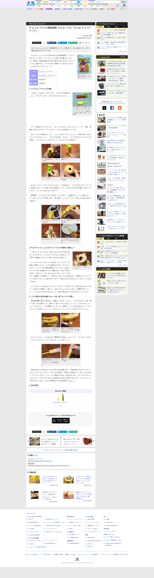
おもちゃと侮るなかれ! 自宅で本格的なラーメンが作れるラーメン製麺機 (49, 441)
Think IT (30, 519)
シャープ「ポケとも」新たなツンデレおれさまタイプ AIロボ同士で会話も (116, 172)
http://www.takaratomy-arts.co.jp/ (40, 461)
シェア (53, 43)
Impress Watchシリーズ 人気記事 (112, 236)
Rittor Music (70, 516)
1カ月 (124, 26)
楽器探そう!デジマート (75, 522)
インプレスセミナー (51, 528)
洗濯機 (101, 9)
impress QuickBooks (111, 525)
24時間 (108, 26)
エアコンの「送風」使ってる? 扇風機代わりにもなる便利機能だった (116, 190)
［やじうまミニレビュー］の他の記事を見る (61, 450)
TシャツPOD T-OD (75, 525)
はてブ (63, 43)
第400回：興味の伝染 (114, 166)
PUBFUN (106, 528)
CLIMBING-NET (73, 537)
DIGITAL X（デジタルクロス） (54, 532)
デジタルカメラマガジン (35, 540)
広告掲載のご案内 (58, 554)
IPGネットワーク (108, 534)
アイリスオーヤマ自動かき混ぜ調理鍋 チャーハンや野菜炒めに (116, 120)
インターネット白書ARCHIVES (37, 547)
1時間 (100, 26)
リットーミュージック (75, 519)
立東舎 (71, 528)
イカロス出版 (89, 516)
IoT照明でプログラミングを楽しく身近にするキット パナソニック (116, 150)
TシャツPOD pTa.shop (113, 537)
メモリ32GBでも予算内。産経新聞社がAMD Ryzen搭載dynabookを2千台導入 (116, 64)
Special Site (105, 57)
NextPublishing (50, 543)
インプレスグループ (105, 554)
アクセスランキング (108, 24)
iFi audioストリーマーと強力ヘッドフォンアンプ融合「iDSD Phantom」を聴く (116, 78)
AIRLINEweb (91, 519)
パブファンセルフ (111, 531)
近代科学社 (70, 540)
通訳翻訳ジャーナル (93, 525)
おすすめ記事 (105, 269)
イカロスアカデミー (93, 532)
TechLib (89, 546)
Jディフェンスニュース (94, 522)
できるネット (32, 544)
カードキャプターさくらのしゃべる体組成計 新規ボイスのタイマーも (116, 157)
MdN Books (90, 537)
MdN (86, 535)
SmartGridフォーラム (52, 519)
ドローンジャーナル (34, 532)
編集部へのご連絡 (70, 554)
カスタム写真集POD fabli (113, 540)
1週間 (116, 26)
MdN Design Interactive (94, 540)
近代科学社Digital (74, 543)
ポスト (38, 43)
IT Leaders (31, 528)
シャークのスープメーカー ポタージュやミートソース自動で (116, 135)
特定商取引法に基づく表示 (120, 554)
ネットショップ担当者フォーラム (55, 522)
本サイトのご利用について (33, 554)
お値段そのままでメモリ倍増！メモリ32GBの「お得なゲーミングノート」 (116, 71)
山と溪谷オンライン (74, 534)
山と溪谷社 (70, 532)
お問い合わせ (47, 554)
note (74, 43)
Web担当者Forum (33, 522)
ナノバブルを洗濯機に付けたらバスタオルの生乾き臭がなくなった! (116, 275)
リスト (44, 43)
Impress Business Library (53, 525)
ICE (105, 516)
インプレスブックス (51, 540)
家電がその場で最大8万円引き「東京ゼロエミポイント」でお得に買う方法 (116, 290)
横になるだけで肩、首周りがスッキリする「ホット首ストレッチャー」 (71, 441)
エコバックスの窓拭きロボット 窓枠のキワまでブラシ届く (116, 206)
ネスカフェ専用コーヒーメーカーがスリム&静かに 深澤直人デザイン (116, 214)
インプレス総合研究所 (34, 525)
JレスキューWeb (92, 528)
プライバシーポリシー (84, 554)
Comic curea (109, 522)
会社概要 (94, 554)
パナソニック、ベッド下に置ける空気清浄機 (112, 30)
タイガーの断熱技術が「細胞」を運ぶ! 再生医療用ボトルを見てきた (116, 198)
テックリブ (88, 544)
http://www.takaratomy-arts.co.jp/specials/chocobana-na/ (48, 466)
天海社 (108, 519)
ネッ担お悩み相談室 (34, 535)
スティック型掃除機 (91, 9)
